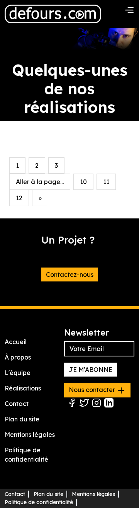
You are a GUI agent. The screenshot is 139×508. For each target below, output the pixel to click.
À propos (18, 357)
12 (19, 198)
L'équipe (18, 373)
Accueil (16, 342)
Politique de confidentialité (39, 502)
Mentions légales (30, 434)
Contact (17, 403)
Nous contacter (93, 390)
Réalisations (23, 388)
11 (106, 182)
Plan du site (22, 419)
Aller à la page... (40, 182)
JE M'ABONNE (90, 369)
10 (83, 182)
